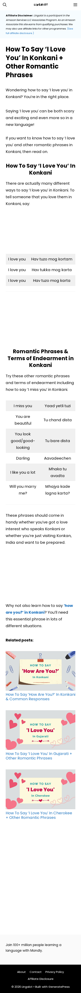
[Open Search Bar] (4, 4)
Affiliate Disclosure (40, 979)
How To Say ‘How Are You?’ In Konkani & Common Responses (40, 696)
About (21, 972)
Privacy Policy (54, 972)
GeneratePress (59, 987)
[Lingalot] (42, 4)
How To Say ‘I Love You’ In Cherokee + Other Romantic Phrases (39, 815)
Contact (36, 972)
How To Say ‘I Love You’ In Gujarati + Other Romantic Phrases (39, 755)
